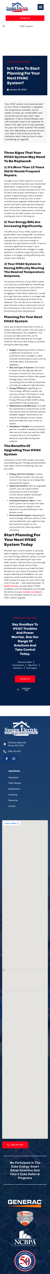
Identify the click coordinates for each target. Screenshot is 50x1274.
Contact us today (31, 592)
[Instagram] (14, 759)
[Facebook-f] (6, 759)
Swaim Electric (11, 586)
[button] (41, 7)
